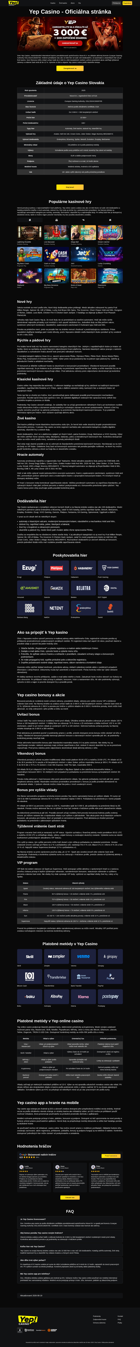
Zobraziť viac (70, 1197)
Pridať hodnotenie (111, 1156)
